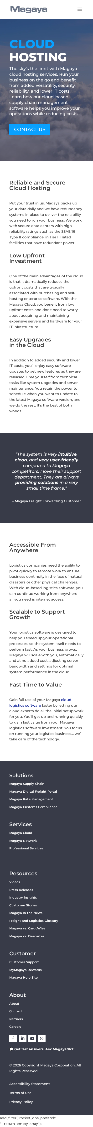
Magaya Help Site (23, 977)
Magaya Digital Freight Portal (33, 791)
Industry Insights (23, 897)
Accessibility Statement (29, 1084)
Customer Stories (23, 905)
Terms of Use (20, 1093)
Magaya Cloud (20, 833)
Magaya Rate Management (31, 799)
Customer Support (24, 962)
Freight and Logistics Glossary (33, 921)
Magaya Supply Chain (26, 784)
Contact (15, 1011)
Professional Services (26, 848)
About (14, 1003)
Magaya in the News (25, 913)
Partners (16, 1019)
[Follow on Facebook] (13, 1038)
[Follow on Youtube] (32, 1038)
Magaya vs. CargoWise (27, 928)
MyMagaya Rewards (25, 970)
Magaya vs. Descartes (26, 936)
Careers (15, 1026)
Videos (14, 882)
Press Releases (21, 890)
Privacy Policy (21, 1102)
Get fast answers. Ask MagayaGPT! (44, 1049)
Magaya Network (23, 841)
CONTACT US (29, 129)
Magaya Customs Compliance (33, 807)
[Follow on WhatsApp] (42, 1038)
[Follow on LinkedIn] (22, 1038)
